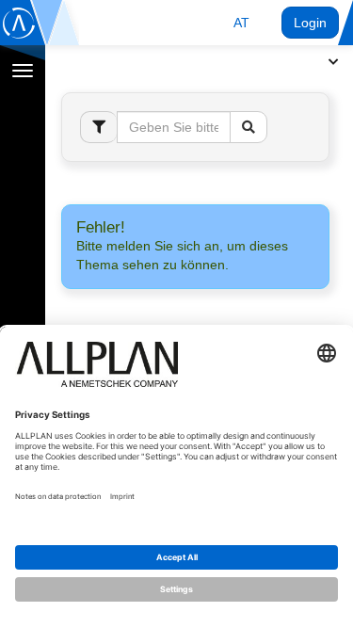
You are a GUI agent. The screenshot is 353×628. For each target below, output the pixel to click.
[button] (241, 22)
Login (310, 22)
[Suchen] (248, 127)
